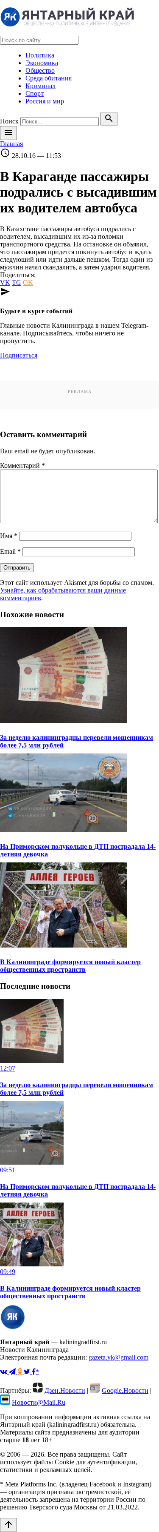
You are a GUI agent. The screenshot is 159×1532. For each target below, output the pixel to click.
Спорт (34, 93)
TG (16, 282)
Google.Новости (125, 1390)
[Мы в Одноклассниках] (20, 1371)
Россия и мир (44, 101)
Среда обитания (48, 78)
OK (28, 282)
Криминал (40, 85)
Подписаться (18, 355)
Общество (40, 70)
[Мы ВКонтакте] (4, 1371)
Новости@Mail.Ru (38, 1402)
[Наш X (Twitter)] (28, 1371)
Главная (11, 143)
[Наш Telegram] (13, 1371)
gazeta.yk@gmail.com (118, 1357)
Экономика (41, 62)
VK (5, 282)
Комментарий (22, 465)
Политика (39, 55)
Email (10, 551)
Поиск (9, 121)
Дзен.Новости (65, 1390)
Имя (8, 535)
